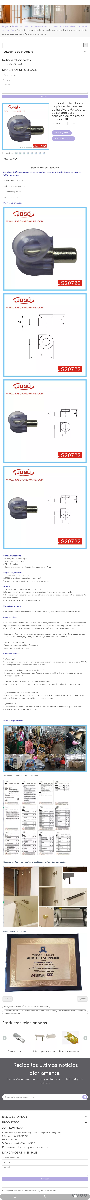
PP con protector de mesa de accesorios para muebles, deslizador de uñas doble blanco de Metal (45, 1051)
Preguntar (63, 133)
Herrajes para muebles (13, 1007)
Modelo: (8, 159)
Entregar (45, 96)
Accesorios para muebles (37, 1007)
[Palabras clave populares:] (85, 45)
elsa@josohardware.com (36, 1147)
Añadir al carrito (63, 139)
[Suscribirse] (84, 1097)
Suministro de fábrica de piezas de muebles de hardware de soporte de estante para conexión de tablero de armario (45, 1012)
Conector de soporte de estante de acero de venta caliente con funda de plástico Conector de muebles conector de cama (19, 1051)
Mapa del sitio (50, 1191)
